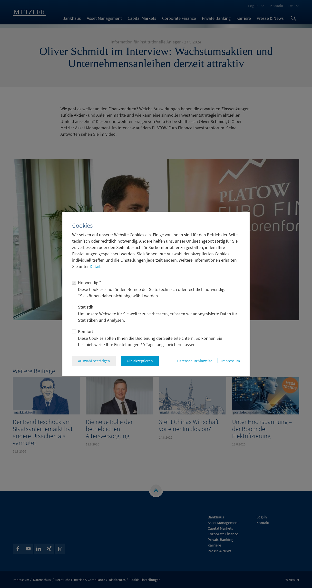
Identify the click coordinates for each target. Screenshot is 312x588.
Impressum (230, 360)
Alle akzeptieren (140, 360)
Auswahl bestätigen (94, 360)
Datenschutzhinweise (194, 360)
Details (95, 266)
